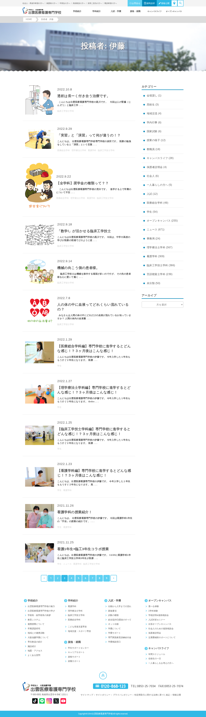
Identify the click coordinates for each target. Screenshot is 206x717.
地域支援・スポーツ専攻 (79, 631)
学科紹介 (73, 600)
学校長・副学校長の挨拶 (39, 615)
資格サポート (74, 657)
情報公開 (165, 3)
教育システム (34, 619)
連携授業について (36, 624)
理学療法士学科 (156, 247)
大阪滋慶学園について (38, 637)
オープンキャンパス (159, 220)
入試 (149, 194)
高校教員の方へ (79, 3)
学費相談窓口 (114, 642)
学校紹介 (33, 600)
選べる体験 (153, 606)
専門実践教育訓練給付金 (119, 637)
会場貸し (152, 95)
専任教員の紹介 (35, 642)
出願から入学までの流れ (119, 606)
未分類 (151, 283)
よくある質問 (34, 655)
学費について (114, 628)
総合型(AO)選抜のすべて (119, 619)
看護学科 (152, 256)
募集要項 (112, 611)
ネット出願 (113, 624)
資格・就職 (74, 642)
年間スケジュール (156, 654)
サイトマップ (87, 695)
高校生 (151, 104)
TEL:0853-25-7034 (143, 686)
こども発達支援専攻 (77, 626)
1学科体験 (153, 611)
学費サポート (114, 633)
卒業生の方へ (65, 3)
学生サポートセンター (78, 648)
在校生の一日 (154, 658)
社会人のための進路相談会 (160, 628)
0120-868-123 (113, 686)
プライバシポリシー (122, 695)
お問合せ (136, 3)
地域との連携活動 (36, 633)
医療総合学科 (155, 202)
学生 (149, 211)
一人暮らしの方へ (157, 184)
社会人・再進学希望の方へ (33, 3)
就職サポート (74, 661)
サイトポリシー (103, 695)
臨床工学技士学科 (157, 265)
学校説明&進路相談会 (158, 615)
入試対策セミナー (156, 619)
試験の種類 (113, 615)
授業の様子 (153, 140)
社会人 (151, 176)
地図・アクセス (35, 650)
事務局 (151, 238)
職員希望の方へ (110, 3)
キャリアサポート (76, 652)
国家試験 (152, 131)
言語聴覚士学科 (156, 274)
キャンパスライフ (157, 158)
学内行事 (152, 122)
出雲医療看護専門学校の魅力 (41, 606)
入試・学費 (114, 600)
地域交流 (152, 113)
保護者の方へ (51, 3)
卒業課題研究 (34, 628)
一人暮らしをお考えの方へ (160, 663)
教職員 (151, 149)
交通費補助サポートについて (162, 637)
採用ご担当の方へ (95, 3)
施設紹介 (32, 646)
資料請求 (150, 3)
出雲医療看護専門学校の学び (41, 611)
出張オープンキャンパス (159, 624)
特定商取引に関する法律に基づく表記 (152, 695)
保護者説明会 (155, 167)
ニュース (152, 229)
